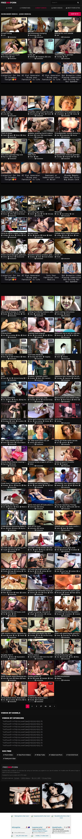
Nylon (11, 135)
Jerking (58, 421)
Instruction (60, 314)
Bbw (4, 357)
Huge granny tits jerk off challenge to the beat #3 (14, 562)
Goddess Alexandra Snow (13, 412)
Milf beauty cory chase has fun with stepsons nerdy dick (68, 476)
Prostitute (74, 549)
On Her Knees (20, 214)
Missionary (33, 35)
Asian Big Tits (67, 635)
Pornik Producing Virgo (67, 648)
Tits (66, 56)
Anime (5, 257)
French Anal (46, 657)
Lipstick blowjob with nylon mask (67, 583)
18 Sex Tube (41, 755)
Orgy (10, 114)
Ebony (5, 214)
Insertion (64, 442)
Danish (32, 214)
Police (49, 114)
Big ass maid (40, 226)
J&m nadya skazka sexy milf (13, 433)
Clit (38, 571)
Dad (46, 485)
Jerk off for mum (40, 519)
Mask (64, 528)
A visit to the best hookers (40, 691)
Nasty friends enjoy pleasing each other (14, 669)
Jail (72, 335)
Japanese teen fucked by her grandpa (68, 369)
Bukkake (33, 56)
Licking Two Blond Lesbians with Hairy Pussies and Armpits (41, 305)
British (75, 399)
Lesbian (38, 314)
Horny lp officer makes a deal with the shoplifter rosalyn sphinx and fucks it (14, 226)
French (38, 135)
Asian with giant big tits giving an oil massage (68, 626)
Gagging (47, 357)
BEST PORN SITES (74, 8)
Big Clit (32, 571)
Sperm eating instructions (67, 305)
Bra (19, 335)
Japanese (68, 378)
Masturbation (20, 657)
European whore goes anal (67, 541)
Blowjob (51, 549)
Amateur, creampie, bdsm (40, 369)
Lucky (49, 56)
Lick (4, 35)
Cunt (68, 114)
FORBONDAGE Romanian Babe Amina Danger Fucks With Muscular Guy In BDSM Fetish (14, 519)
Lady (38, 214)
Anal (58, 135)
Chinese (65, 357)
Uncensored (20, 257)
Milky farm (40, 148)
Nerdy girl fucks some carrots (67, 433)
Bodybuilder (66, 135)
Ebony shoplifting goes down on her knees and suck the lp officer (14, 205)
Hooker (32, 700)
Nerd (71, 442)
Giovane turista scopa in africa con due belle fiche (41, 455)
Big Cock (6, 156)
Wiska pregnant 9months (67, 455)
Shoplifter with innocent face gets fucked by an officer (41, 105)
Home (10, 8)
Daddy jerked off (40, 669)
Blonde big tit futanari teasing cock (14, 455)
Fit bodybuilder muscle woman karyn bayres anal (68, 126)
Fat (9, 357)
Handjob (45, 678)
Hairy (31, 314)
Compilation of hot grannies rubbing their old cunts (68, 105)
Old (80, 114)
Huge (12, 571)
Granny (74, 114)
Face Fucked (34, 114)
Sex (77, 335)
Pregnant (68, 156)
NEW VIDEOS (57, 8)
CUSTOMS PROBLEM (40, 348)
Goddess (21, 421)
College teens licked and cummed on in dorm (68, 226)
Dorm (71, 235)
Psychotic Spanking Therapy (67, 498)
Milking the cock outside (67, 26)
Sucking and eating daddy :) (40, 476)
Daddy (52, 485)
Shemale (53, 335)
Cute (67, 335)
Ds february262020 (67, 669)
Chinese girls (66, 348)
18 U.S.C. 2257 (36, 778)
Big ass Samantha (13, 390)
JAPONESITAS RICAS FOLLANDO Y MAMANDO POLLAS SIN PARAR (68, 605)
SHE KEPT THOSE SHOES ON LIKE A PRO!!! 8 (41, 541)
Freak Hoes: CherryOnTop (13, 476)
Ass (57, 214)
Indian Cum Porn (56, 755)
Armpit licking (13, 26)
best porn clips (10, 758)
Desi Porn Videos (25, 755)
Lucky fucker (13, 105)
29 (50, 706)
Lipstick (67, 592)
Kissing (26, 700)
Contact (16, 778)
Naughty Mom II (13, 648)
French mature (40, 648)
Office (42, 114)
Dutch (32, 135)
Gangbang (41, 56)
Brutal (10, 635)
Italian (32, 464)
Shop (24, 135)
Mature (24, 357)
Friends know (13, 326)
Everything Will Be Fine (13, 498)
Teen (75, 156)
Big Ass (37, 235)
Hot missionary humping (40, 26)
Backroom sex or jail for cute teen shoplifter (68, 326)
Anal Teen (65, 571)
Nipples (58, 678)
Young (27, 378)
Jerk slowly (67, 412)
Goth (39, 592)
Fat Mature (16, 357)
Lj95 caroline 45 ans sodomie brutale (14, 626)
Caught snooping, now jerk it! (40, 605)
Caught (5, 549)
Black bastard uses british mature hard (68, 390)
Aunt (13, 369)
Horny (12, 235)
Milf (71, 485)
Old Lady (50, 214)
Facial (44, 235)
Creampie (47, 378)
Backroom (60, 335)
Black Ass (25, 507)
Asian (40, 257)
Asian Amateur (48, 257)
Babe (10, 528)
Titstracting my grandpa (67, 48)
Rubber (70, 528)
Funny (65, 485)
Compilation (60, 114)
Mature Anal (26, 678)
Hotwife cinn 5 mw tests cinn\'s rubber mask (68, 519)
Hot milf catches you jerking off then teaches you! (14, 541)
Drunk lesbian (13, 583)
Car (57, 442)
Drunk (58, 257)
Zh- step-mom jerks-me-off (40, 433)
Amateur (32, 257)
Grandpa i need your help (40, 390)
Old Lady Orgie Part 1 (40, 205)
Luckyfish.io (67, 562)
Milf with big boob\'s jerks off (40, 562)
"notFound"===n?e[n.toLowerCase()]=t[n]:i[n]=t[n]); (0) (22, 721)
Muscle (74, 135)
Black (12, 314)
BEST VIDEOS (41, 8)
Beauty (5, 314)
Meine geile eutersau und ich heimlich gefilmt (41, 412)
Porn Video (9, 755)
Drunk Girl (67, 248)
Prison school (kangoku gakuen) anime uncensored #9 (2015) (14, 248)
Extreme (32, 592)
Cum (65, 235)
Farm (31, 156)
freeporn (8, 3)
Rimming (67, 205)
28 (45, 706)
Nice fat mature (13, 348)
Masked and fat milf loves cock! (13, 605)
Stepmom (40, 442)
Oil (40, 35)
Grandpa (59, 56)
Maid (13, 56)
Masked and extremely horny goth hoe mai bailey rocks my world (41, 583)
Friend (10, 678)
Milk (57, 35)
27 (41, 706)
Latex (58, 528)
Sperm (68, 314)
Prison (11, 257)
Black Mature (67, 399)
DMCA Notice (25, 778)
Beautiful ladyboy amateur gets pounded (41, 248)
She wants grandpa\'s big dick (40, 626)
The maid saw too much (13, 48)
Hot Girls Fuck (73, 755)
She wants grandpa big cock (13, 148)
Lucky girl (40, 48)
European (65, 549)
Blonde (13, 464)
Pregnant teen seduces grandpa (67, 148)
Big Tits (23, 399)
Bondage (6, 56)
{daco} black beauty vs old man (13, 305)
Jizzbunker (13, 37)
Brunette (72, 507)
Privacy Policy (46, 778)
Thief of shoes (13, 126)
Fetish (5, 135)
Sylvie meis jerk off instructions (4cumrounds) (41, 498)
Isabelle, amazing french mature (40, 126)
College (5, 235)
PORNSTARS (25, 8)
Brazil (25, 335)
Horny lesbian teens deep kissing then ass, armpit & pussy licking (14, 691)
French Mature (48, 135)
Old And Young (18, 378)
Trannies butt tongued (40, 326)
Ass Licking (65, 214)
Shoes (17, 135)
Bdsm (40, 378)
